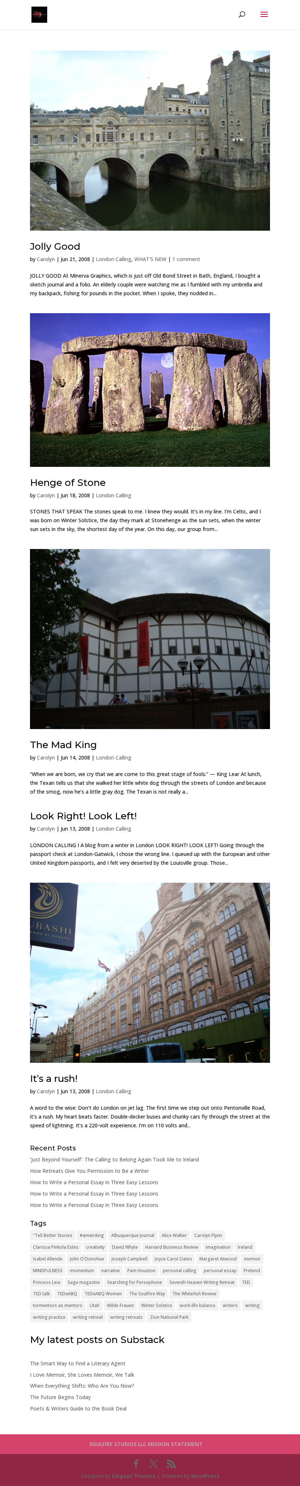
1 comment (186, 259)
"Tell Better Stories (52, 1235)
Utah (95, 1305)
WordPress (205, 1475)
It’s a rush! (54, 1078)
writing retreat (88, 1317)
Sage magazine (84, 1282)
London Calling (113, 259)
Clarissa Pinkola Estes (56, 1247)
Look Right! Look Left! (83, 816)
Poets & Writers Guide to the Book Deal (78, 1408)
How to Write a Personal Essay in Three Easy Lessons (94, 1182)
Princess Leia (46, 1282)
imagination (218, 1247)
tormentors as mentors (57, 1305)
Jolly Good (55, 246)
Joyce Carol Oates (173, 1259)
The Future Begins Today (60, 1397)
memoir (252, 1259)
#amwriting (92, 1235)
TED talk (41, 1294)
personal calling (179, 1270)
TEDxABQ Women (103, 1294)
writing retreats (126, 1317)
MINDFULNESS (48, 1270)
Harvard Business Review (171, 1247)
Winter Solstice (156, 1305)
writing (252, 1305)
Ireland (245, 1247)
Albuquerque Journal (132, 1235)
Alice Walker (174, 1235)
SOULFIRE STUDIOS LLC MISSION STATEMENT (146, 1444)
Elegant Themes (133, 1475)
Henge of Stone (68, 482)
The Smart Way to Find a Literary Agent (77, 1363)
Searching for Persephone (134, 1282)
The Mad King (63, 745)
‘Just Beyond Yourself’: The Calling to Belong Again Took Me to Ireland (114, 1159)
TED (246, 1282)
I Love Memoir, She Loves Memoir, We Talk (82, 1374)
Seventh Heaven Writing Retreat (202, 1282)
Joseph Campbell (129, 1259)
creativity (95, 1247)
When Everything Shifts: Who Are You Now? (82, 1385)
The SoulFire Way (147, 1294)
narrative (110, 1270)
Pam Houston (141, 1270)
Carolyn (46, 259)
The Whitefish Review (194, 1294)
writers (230, 1305)
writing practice (49, 1317)
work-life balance (197, 1305)
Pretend (252, 1270)
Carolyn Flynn (208, 1235)
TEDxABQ (67, 1294)
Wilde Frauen (120, 1305)
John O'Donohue (87, 1259)
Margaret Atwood (218, 1259)
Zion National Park (169, 1317)
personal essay (220, 1270)
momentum (82, 1270)
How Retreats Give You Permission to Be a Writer (89, 1170)
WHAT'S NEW (150, 259)
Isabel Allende (48, 1259)
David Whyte (125, 1247)
